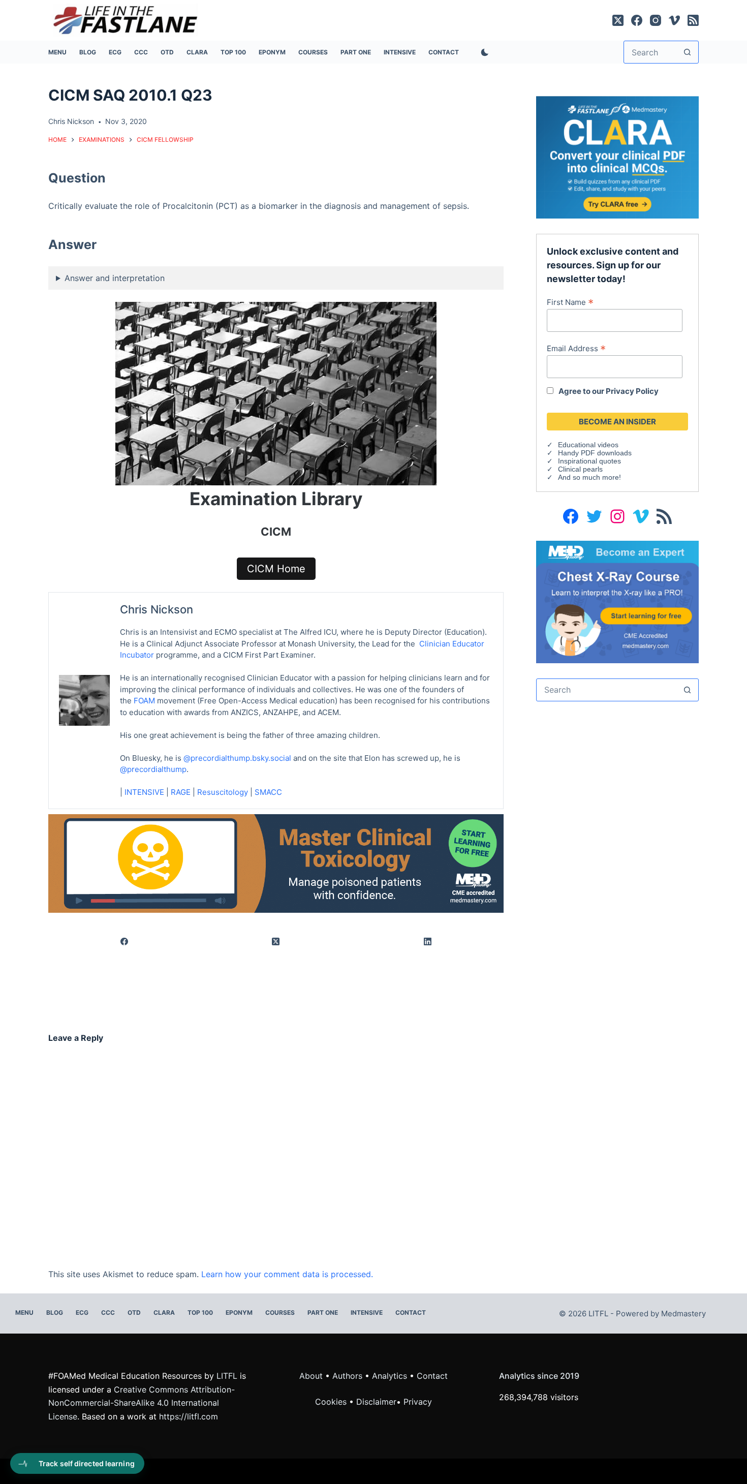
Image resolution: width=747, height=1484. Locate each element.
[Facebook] (636, 20)
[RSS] (693, 20)
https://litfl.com (188, 1416)
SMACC (268, 792)
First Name (570, 301)
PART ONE (355, 52)
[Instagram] (655, 20)
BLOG (87, 52)
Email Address (576, 348)
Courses (313, 52)
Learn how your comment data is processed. (287, 1274)
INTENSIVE (400, 52)
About (311, 1376)
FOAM (144, 700)
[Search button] (687, 52)
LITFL (226, 1376)
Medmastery (683, 1313)
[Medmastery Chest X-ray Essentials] (617, 601)
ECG (115, 52)
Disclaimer (376, 1402)
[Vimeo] (674, 20)
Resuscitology (222, 792)
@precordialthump (153, 769)
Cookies (332, 1402)
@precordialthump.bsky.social (237, 758)
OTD (167, 52)
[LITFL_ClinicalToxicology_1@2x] (276, 862)
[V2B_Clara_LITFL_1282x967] (617, 156)
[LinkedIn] (428, 941)
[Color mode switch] (483, 52)
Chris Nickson (156, 609)
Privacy (417, 1402)
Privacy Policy (632, 391)
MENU (57, 52)
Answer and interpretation (115, 278)
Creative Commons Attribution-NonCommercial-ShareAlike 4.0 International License (141, 1402)
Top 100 (233, 52)
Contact (443, 52)
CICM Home (276, 569)
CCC (141, 52)
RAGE (181, 792)
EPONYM (272, 52)
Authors (347, 1376)
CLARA (197, 52)
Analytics (389, 1376)
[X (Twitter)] (618, 20)
